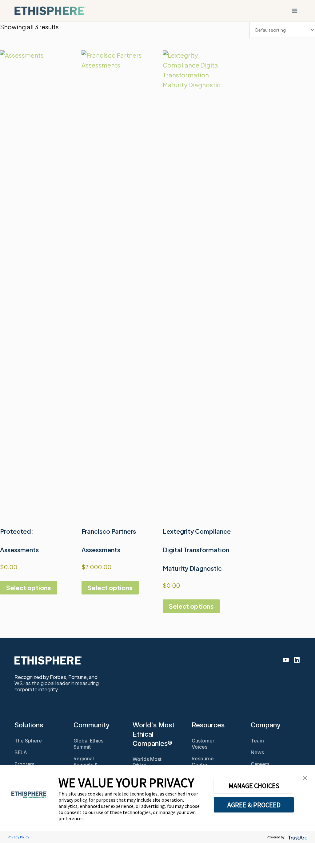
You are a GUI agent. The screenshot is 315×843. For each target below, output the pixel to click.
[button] (305, 777)
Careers (260, 764)
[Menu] (294, 11)
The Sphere (28, 741)
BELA (20, 752)
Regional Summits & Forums (86, 764)
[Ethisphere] (50, 11)
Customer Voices (203, 744)
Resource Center (203, 761)
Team (257, 741)
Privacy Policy (18, 837)
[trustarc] (297, 837)
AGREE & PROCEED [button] (254, 804)
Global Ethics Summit (88, 744)
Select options (28, 587)
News (257, 752)
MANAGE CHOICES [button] (254, 785)
